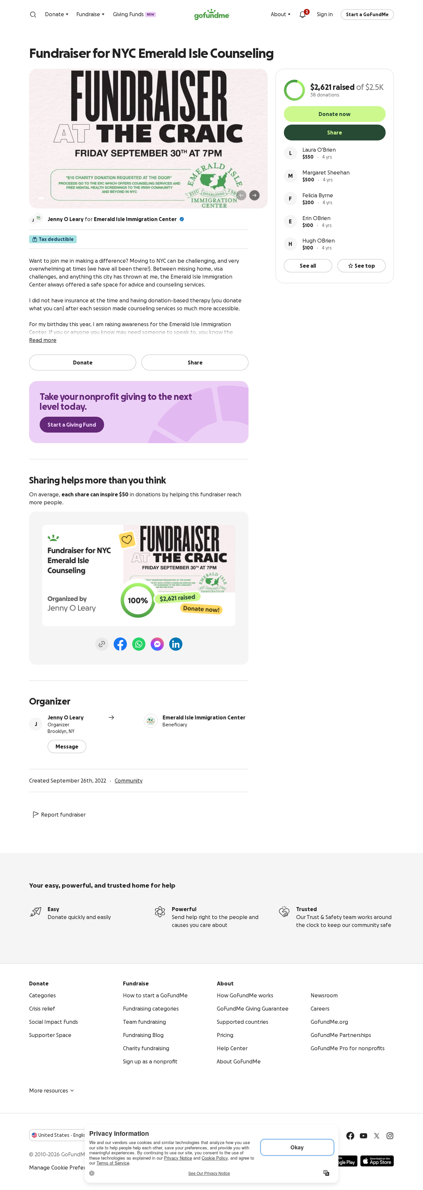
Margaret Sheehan (326, 172)
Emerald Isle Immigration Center (135, 219)
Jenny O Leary (66, 717)
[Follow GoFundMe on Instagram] (390, 1135)
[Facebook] (120, 644)
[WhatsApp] (138, 644)
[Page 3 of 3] (52, 198)
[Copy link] (101, 644)
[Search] (33, 14)
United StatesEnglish (63, 1135)
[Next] (254, 195)
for (112, 219)
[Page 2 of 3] (47, 198)
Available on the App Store (377, 1161)
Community (128, 781)
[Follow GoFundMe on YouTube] (363, 1135)
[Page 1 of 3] (41, 198)
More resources (48, 1091)
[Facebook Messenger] (157, 644)
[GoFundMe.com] (211, 14)
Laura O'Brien (319, 150)
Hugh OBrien (318, 241)
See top (365, 266)
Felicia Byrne (317, 195)
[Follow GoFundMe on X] (376, 1135)
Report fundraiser (63, 815)
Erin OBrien (316, 218)
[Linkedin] (175, 644)
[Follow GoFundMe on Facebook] (350, 1135)
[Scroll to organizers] (38, 218)
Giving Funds (133, 14)
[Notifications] (302, 14)
